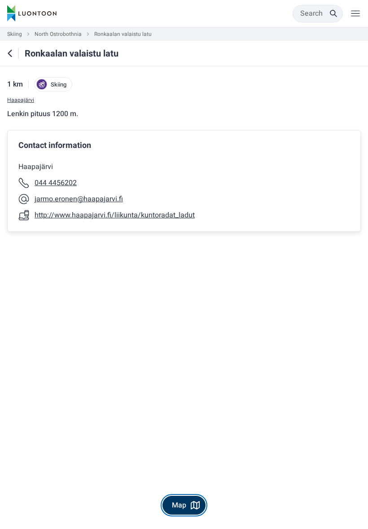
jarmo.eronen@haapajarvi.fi (79, 199)
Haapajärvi (20, 100)
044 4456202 (56, 183)
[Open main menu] (355, 13)
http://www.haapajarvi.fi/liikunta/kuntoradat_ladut (115, 215)
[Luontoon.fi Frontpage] (32, 13)
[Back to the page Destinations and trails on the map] (10, 53)
